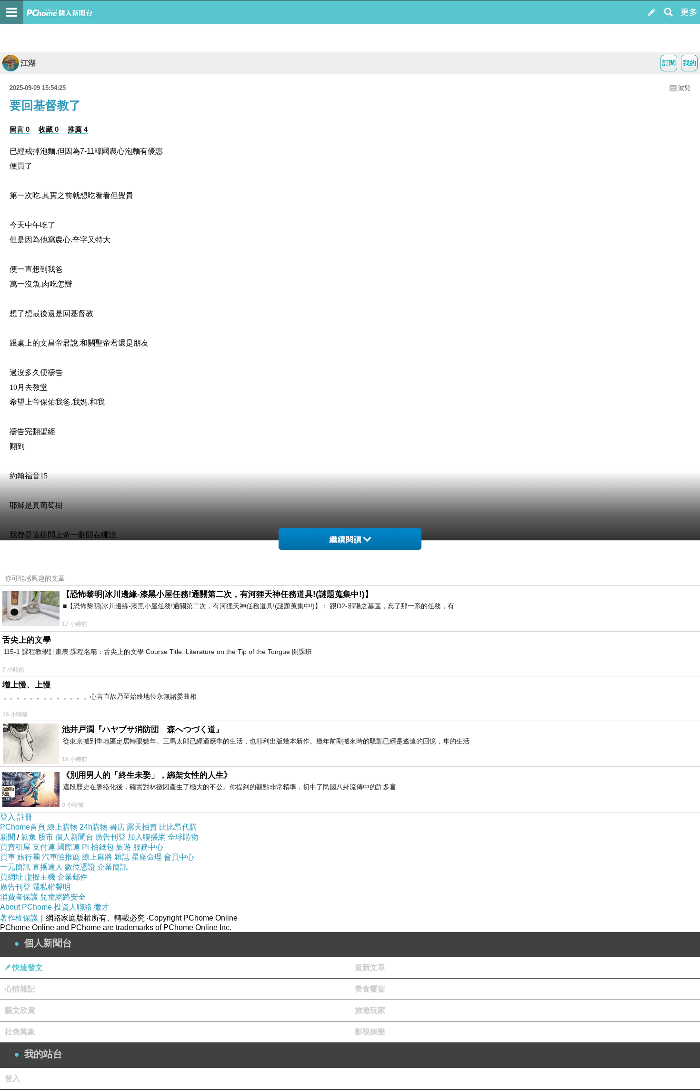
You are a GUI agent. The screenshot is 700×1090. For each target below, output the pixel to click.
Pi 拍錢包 (98, 847)
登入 (7, 817)
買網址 (11, 877)
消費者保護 (19, 897)
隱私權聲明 (51, 887)
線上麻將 (97, 857)
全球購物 (183, 837)
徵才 (101, 907)
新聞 (7, 837)
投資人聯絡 (73, 907)
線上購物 (62, 827)
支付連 (43, 847)
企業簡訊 (112, 867)
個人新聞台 (74, 837)
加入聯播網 (147, 837)
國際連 (68, 847)
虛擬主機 (40, 877)
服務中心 (148, 847)
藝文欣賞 (20, 1010)
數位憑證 (80, 867)
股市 (45, 837)
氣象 (28, 837)
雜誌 (122, 857)
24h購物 (94, 827)
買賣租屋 (15, 847)
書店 (117, 827)
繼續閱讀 (346, 539)
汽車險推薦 (61, 857)
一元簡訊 (15, 867)
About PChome (26, 907)
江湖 (28, 63)
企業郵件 (72, 877)
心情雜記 (20, 989)
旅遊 (123, 847)
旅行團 (28, 857)
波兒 (684, 87)
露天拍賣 (142, 827)
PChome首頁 (22, 827)
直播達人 (47, 867)
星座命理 (146, 857)
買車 (7, 857)
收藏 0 (49, 129)
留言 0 (20, 129)
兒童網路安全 (63, 897)
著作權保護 (19, 918)
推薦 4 (78, 129)
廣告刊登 (110, 837)
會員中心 (179, 857)
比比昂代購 (178, 827)
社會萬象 (20, 1032)
